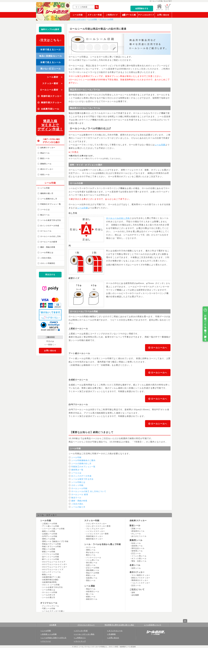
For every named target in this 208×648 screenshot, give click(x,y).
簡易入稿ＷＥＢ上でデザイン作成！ (50, 125)
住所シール (91, 565)
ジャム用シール (92, 560)
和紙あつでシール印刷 (51, 544)
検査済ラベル (91, 599)
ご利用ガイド (112, 15)
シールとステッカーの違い (53, 611)
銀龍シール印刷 (48, 552)
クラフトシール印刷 (50, 554)
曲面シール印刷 (48, 531)
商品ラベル (45, 153)
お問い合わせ (163, 15)
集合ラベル (45, 215)
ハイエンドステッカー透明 (97, 534)
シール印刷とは (46, 253)
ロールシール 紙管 (79, 494)
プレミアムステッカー (95, 529)
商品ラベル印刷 (92, 573)
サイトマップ (80, 641)
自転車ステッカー (47, 148)
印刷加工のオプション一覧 (83, 467)
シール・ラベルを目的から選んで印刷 (102, 544)
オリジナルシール (49, 603)
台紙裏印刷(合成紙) (50, 580)
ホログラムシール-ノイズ (52, 569)
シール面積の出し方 (48, 199)
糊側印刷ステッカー (94, 539)
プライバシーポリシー (86, 625)
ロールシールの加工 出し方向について (88, 491)
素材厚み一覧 (77, 470)
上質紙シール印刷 (49, 524)
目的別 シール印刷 (49, 634)
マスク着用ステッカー (140, 575)
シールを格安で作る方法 (50, 220)
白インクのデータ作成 (49, 226)
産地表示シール (137, 531)
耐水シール (91, 555)
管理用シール (137, 551)
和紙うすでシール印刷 (51, 547)
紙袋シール (91, 597)
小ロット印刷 (77, 485)
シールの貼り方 (78, 507)
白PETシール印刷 (49, 536)
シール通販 (89, 586)
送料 (133, 593)
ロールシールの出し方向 (50, 236)
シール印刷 (78, 15)
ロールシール (46, 231)
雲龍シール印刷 (48, 549)
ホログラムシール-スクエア (53, 562)
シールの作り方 (48, 595)
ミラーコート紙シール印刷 (53, 529)
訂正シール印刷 (92, 568)
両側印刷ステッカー (94, 536)
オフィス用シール (138, 559)
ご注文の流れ (46, 258)
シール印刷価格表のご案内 (83, 460)
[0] (168, 10)
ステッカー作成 (95, 15)
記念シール (136, 585)
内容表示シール (92, 592)
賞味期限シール (92, 570)
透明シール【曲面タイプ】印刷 (55, 541)
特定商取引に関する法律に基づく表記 (119, 625)
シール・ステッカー (47, 515)
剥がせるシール (92, 552)
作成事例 (112, 634)
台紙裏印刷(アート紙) (51, 577)
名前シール (45, 175)
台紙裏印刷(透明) (49, 582)
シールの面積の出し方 (81, 463)
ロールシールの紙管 (48, 242)
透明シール (91, 550)
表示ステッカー (46, 169)
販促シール (45, 158)
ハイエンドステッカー (95, 531)
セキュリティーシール (51, 572)
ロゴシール (91, 547)
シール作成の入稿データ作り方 (54, 638)
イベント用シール (138, 556)
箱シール (90, 594)
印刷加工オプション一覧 (50, 204)
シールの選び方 (48, 597)
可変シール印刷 (48, 608)
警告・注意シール (138, 561)
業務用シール (46, 164)
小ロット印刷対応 (47, 263)
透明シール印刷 (48, 539)
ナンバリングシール (50, 606)
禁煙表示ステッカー (139, 580)
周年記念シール (137, 548)
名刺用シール (91, 578)
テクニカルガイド (146, 15)
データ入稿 (131, 15)
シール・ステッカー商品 (84, 634)
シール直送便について (152, 625)
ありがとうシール (138, 536)
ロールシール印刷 (79, 488)
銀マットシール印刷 (50, 559)
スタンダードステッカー (96, 524)
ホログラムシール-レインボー (54, 564)
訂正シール (136, 553)
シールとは (45, 209)
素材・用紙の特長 (47, 247)
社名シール (136, 543)
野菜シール (91, 575)
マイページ (46, 641)
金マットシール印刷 (50, 557)
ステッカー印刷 (91, 520)
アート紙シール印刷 (50, 526)
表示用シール (91, 563)
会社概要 (135, 595)
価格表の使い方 (46, 193)
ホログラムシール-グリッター (54, 567)
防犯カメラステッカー (140, 578)
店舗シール (136, 529)
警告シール (91, 580)
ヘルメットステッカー (140, 583)
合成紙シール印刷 (49, 534)
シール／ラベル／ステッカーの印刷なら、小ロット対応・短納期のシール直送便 (107, 646)
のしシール (136, 534)
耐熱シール (47, 575)
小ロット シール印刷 (51, 585)
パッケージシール (93, 558)
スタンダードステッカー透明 (98, 526)
